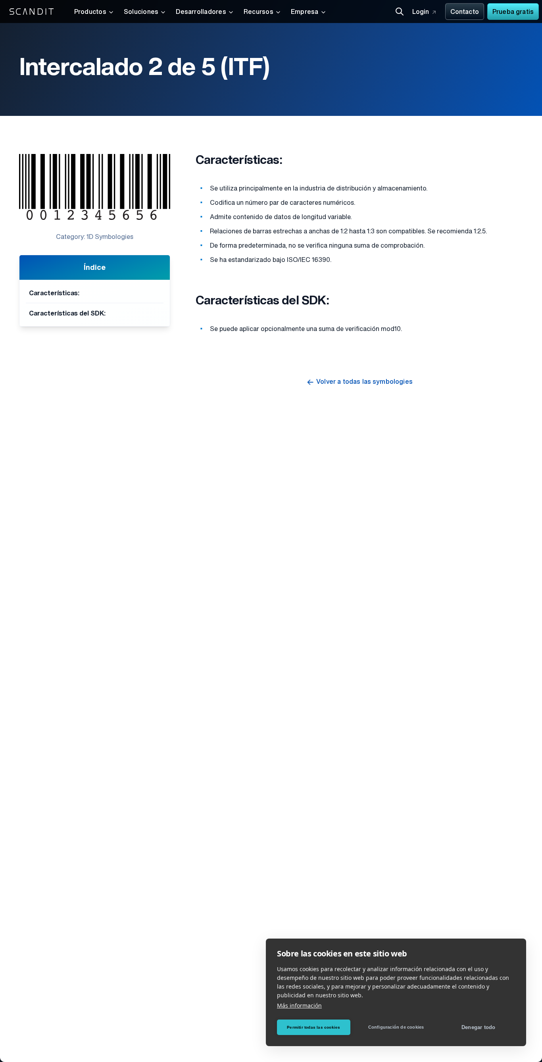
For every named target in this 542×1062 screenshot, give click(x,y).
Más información (299, 1005)
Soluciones (141, 12)
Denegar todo (478, 1027)
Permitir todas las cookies (313, 1027)
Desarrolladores (201, 12)
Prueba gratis (513, 12)
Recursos (258, 12)
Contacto (464, 12)
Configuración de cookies (396, 1027)
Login (420, 12)
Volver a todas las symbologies (364, 382)
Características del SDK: (67, 314)
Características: (54, 294)
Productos (90, 12)
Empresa (305, 12)
